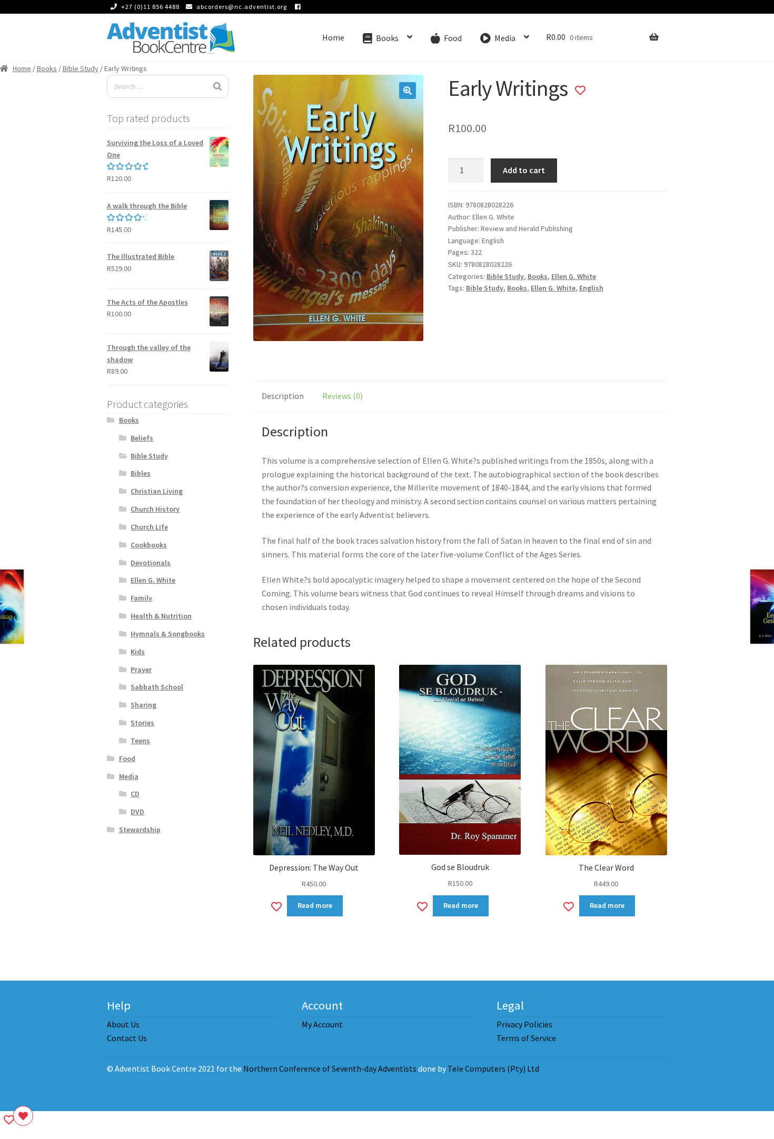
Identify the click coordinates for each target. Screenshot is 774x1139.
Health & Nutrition (161, 616)
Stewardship (140, 829)
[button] (407, 90)
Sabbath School (157, 687)
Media (128, 776)
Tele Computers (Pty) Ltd (493, 1068)
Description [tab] (283, 396)
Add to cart (524, 170)
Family (141, 598)
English (591, 288)
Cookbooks (149, 544)
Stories (142, 722)
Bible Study (80, 68)
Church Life (149, 527)
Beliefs (142, 438)
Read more (314, 905)
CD (135, 793)
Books (47, 68)
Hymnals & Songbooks (168, 633)
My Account (322, 1024)
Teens (140, 740)
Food (127, 758)
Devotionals (151, 562)
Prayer (141, 669)
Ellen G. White (573, 276)
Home (333, 37)
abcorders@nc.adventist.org (241, 7)
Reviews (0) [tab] (342, 396)
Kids (138, 651)
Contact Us (127, 1038)
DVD (137, 811)
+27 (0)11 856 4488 (150, 7)
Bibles (141, 473)
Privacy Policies (524, 1024)
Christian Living (157, 491)
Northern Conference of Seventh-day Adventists (329, 1068)
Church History (155, 509)
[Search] (217, 86)
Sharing (143, 705)
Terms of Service (526, 1038)
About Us (123, 1024)
